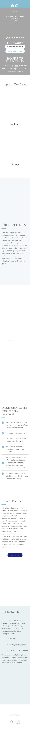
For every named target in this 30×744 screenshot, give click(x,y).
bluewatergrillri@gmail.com (17, 645)
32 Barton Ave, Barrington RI (17, 651)
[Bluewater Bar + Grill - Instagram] (16, 5)
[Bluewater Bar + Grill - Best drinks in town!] (15, 105)
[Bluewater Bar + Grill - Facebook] (12, 5)
